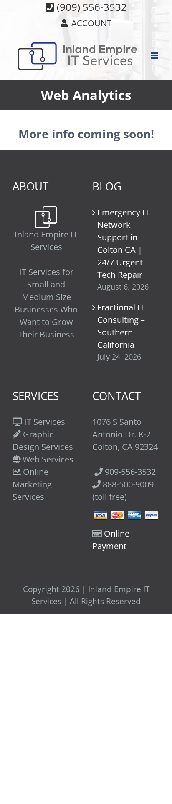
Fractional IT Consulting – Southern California (121, 326)
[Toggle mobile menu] (155, 55)
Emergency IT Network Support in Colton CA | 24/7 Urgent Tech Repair (123, 243)
